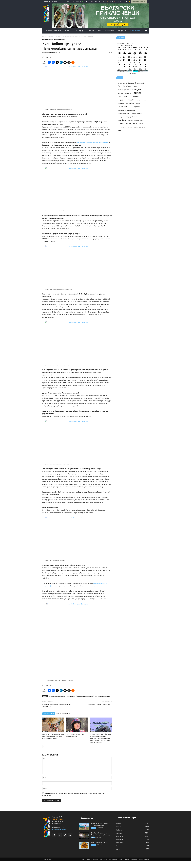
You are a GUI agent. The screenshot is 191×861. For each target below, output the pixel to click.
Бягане (97, 2)
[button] (146, 30)
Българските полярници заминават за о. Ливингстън (57, 705)
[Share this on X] (57, 62)
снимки (136, 120)
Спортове (56, 39)
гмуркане (120, 96)
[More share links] (73, 62)
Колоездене (140, 83)
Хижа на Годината (139, 2)
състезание (131, 124)
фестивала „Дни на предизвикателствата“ (93, 143)
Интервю (90, 31)
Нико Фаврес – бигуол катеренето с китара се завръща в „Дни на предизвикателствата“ (53, 736)
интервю (129, 103)
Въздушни (65, 2)
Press (120, 859)
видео (137, 93)
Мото (112, 2)
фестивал (130, 127)
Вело (104, 2)
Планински (77, 2)
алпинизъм (135, 90)
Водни (54, 2)
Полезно (79, 31)
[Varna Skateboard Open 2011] (84, 845)
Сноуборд (127, 86)
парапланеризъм (123, 114)
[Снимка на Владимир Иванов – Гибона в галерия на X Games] (84, 835)
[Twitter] (65, 835)
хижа (119, 130)
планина (133, 113)
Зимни (45, 2)
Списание (122, 31)
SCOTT (125, 83)
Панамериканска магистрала (85, 696)
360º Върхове (113, 859)
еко (137, 100)
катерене (122, 107)
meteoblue (132, 73)
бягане (128, 93)
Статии (63, 39)
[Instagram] (60, 835)
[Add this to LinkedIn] (61, 62)
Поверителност (144, 859)
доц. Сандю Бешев (131, 97)
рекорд (130, 120)
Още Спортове (122, 2)
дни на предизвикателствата (57, 696)
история (138, 103)
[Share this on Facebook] (49, 62)
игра (144, 100)
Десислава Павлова (49, 52)
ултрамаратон (122, 127)
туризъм (141, 124)
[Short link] (69, 62)
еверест (121, 100)
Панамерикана (71, 696)
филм (136, 127)
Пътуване (68, 31)
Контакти (134, 859)
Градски (88, 2)
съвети (121, 124)
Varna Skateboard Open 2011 (100, 842)
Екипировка (109, 31)
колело (130, 107)
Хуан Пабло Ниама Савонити (102, 696)
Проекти (126, 859)
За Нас (83, 859)
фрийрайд (142, 127)
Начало (44, 36)
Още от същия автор (63, 713)
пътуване (122, 120)
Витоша (131, 83)
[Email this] (65, 62)
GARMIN (120, 83)
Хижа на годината (123, 90)
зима (140, 100)
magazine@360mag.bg (59, 829)
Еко (99, 31)
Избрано (45, 731)
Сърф (135, 86)
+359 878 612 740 (58, 819)
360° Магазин (135, 31)
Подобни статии (49, 713)
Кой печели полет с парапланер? (100, 704)
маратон (137, 107)
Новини (49, 31)
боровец (120, 93)
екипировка (130, 100)
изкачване (121, 103)
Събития (57, 31)
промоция (141, 117)
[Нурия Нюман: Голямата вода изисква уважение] (77, 725)
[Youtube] (70, 835)
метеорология (122, 110)
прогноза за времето (131, 117)
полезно (139, 113)
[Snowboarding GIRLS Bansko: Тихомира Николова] (84, 826)
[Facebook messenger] (53, 62)
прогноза (120, 117)
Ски (119, 86)
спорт (142, 120)
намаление (131, 110)
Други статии (87, 818)
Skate (93, 837)
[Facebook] (54, 835)
